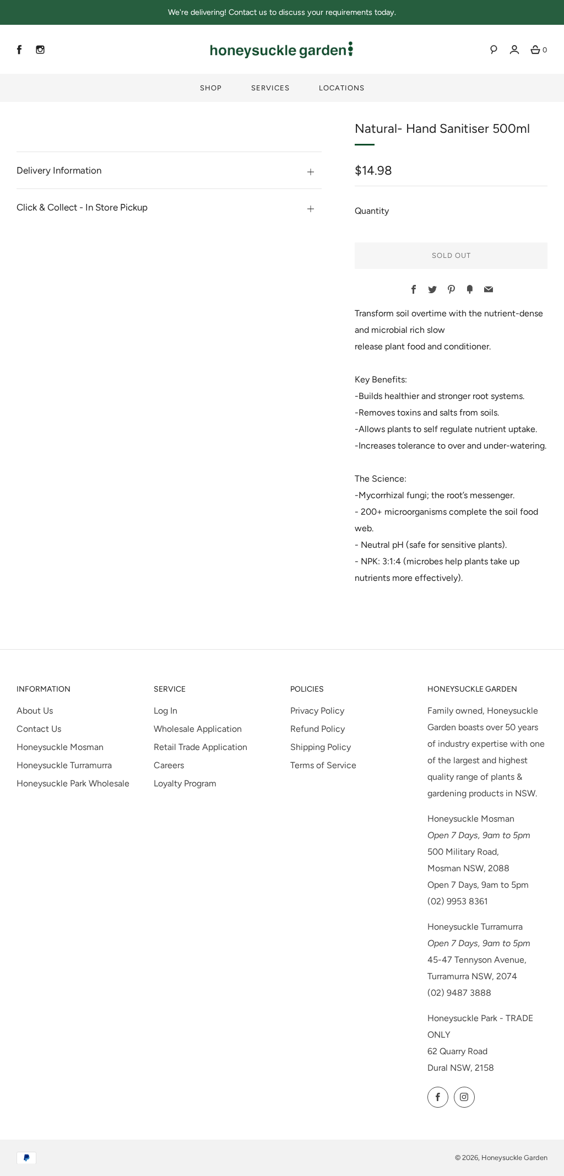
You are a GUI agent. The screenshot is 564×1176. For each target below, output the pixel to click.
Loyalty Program (185, 783)
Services (270, 88)
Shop (211, 88)
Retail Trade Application (200, 747)
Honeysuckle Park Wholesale (73, 783)
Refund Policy (317, 729)
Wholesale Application (198, 729)
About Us (35, 710)
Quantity (372, 211)
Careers (169, 765)
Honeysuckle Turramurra (64, 765)
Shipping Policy (320, 747)
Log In (165, 710)
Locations (342, 88)
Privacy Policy (317, 710)
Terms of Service (323, 765)
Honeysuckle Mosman (60, 747)
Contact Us (39, 729)
